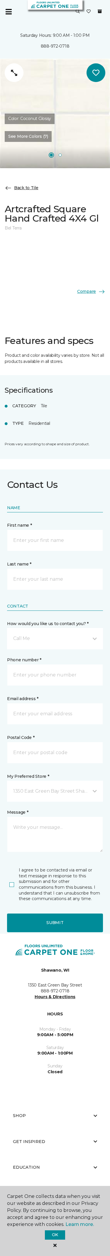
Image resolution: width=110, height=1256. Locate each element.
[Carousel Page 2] (60, 155)
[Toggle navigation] (8, 11)
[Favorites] (88, 11)
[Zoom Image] (14, 72)
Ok (55, 1234)
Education (26, 1167)
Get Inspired (29, 1141)
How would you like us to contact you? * (48, 624)
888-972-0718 (55, 46)
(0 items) (100, 11)
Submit (54, 922)
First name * (19, 525)
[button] (77, 11)
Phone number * (24, 660)
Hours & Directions (55, 996)
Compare (86, 291)
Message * (17, 812)
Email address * (22, 699)
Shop (19, 1115)
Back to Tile (26, 187)
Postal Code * (20, 737)
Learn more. (79, 1224)
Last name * (19, 564)
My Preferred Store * (28, 776)
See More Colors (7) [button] (28, 136)
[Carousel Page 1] (51, 155)
